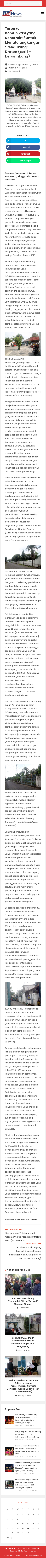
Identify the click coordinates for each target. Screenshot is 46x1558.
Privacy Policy (23, 1548)
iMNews (11, 64)
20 (7, 1528)
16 (23, 1524)
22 (18, 1528)
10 (28, 1519)
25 (33, 1528)
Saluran (33, 1551)
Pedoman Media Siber (18, 1551)
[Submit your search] (39, 3)
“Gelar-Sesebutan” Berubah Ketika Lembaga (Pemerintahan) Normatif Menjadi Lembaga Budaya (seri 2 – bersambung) (23, 1386)
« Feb (7, 1538)
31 (28, 1533)
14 (13, 1524)
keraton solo (31, 1219)
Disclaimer (35, 1548)
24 (28, 1528)
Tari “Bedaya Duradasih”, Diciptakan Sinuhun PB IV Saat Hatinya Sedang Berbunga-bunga (26, 1419)
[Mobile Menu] (42, 13)
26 (38, 1528)
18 (33, 1524)
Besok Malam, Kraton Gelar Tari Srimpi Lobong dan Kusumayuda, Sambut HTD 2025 (27, 1450)
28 (13, 1533)
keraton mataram (17, 1219)
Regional (23, 68)
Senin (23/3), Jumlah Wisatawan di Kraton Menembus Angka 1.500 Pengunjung (23, 1342)
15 (18, 1524)
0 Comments (29, 1426)
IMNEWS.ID (10, 185)
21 (13, 1528)
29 (18, 1533)
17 (28, 1524)
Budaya (12, 68)
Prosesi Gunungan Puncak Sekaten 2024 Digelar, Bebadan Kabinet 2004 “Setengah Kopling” (26, 1483)
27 (7, 1533)
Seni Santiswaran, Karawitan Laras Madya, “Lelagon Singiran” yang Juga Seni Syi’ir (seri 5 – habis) (27, 1466)
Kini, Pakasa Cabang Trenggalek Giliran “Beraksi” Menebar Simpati (23, 1301)
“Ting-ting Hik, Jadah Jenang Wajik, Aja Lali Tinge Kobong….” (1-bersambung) (28, 1434)
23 (23, 1528)
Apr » (12, 1538)
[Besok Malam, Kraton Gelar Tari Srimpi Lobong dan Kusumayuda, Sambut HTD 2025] (9, 1451)
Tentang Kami (10, 1548)
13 (7, 1524)
